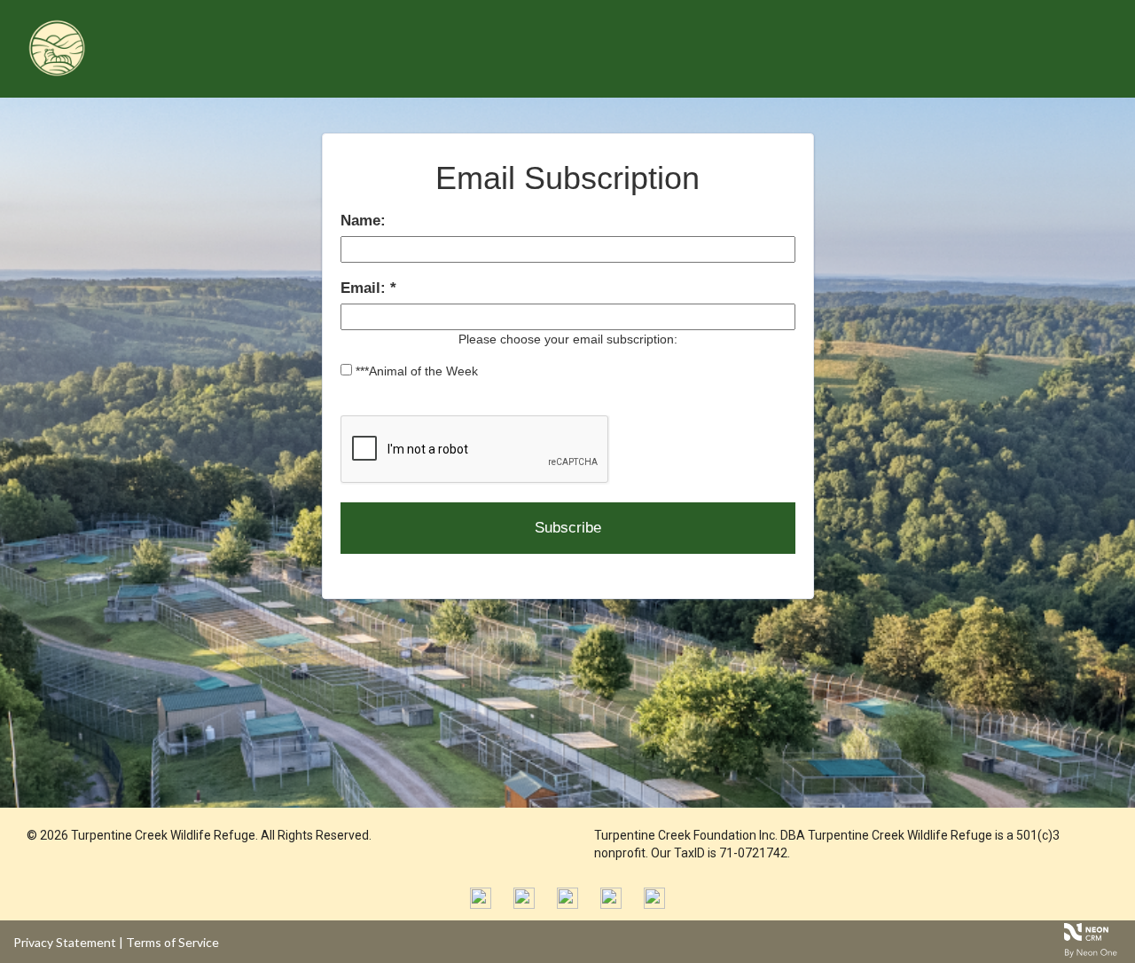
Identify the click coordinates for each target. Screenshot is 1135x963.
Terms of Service (172, 942)
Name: (363, 220)
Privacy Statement (64, 942)
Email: (365, 288)
